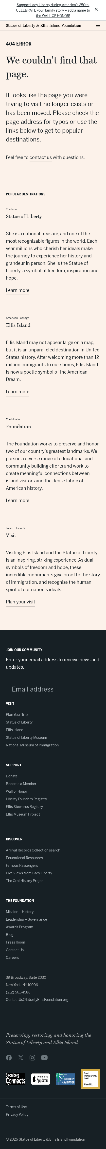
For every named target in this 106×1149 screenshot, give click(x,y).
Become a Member (21, 784)
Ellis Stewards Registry (24, 806)
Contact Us (15, 950)
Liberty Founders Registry (26, 799)
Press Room (15, 942)
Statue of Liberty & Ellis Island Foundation (43, 25)
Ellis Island (14, 730)
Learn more (17, 290)
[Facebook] (9, 1057)
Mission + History (20, 912)
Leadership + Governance (26, 919)
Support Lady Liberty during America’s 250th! (53, 5)
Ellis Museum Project (23, 814)
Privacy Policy (17, 1114)
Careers (12, 957)
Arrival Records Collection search (33, 850)
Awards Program (19, 927)
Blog (9, 934)
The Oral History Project (25, 881)
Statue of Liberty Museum (26, 737)
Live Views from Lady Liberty (29, 873)
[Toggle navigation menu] (98, 26)
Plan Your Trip (17, 714)
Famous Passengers (22, 865)
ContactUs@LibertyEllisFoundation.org (37, 999)
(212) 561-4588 (18, 992)
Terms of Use (16, 1107)
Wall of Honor (16, 791)
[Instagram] (32, 1057)
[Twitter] (21, 1057)
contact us (41, 157)
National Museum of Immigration (32, 745)
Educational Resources (24, 858)
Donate (12, 776)
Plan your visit (20, 602)
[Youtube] (44, 1057)
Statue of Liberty (19, 722)
